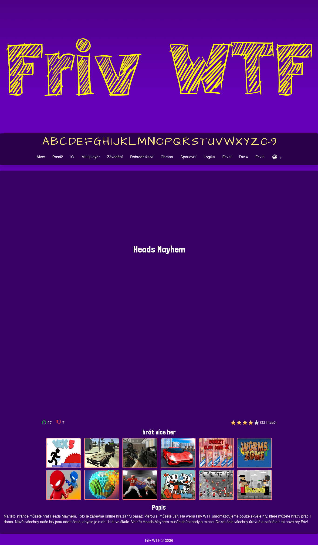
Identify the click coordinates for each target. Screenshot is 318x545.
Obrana (167, 156)
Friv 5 (259, 156)
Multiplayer (90, 156)
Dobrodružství (141, 156)
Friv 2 (226, 156)
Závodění (115, 156)
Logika (209, 156)
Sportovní (188, 156)
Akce (41, 156)
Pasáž (57, 156)
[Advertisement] (159, 209)
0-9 (268, 141)
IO (72, 156)
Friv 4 (243, 156)
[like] (44, 423)
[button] (276, 157)
